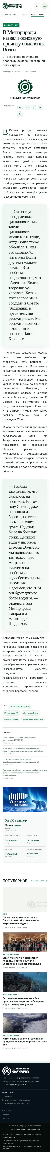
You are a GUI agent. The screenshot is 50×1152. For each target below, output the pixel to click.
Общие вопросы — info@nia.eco (16, 1100)
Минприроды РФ (11, 713)
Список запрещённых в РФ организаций (25, 1129)
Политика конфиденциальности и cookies (25, 1126)
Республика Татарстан (33, 719)
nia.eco (12, 1137)
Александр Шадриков (20, 706)
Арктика (25, 15)
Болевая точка (37, 15)
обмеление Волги (30, 713)
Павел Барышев (11, 719)
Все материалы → (39, 881)
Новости (5, 1118)
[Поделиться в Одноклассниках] (33, 107)
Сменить (17, 825)
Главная (5, 1115)
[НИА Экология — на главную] (12, 6)
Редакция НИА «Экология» (25, 97)
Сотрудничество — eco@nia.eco (16, 1103)
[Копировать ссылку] (20, 114)
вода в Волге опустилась (20, 397)
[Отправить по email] (40, 107)
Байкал (16, 15)
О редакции (7, 1096)
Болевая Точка (11, 25)
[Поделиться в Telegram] (20, 107)
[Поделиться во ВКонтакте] (27, 107)
